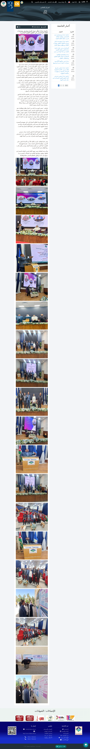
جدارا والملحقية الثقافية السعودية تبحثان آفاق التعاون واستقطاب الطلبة (61, 56)
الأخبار (44, 27)
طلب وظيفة (47, 737)
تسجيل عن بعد (48, 735)
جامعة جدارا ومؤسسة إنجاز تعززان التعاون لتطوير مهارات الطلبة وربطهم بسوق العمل (61, 43)
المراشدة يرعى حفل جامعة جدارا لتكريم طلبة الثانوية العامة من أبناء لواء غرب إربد (61, 49)
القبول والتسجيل (48, 729)
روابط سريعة (61, 2)
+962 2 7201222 (31, 737)
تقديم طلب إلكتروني (40, 2)
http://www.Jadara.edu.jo (29, 733)
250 (19, 27)
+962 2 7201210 (31, 739)
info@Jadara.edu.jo (31, 729)
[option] (19, 718)
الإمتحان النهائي (48, 731)
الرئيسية (66, 729)
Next (66, 85)
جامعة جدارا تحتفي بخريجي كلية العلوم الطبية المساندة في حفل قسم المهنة (61, 78)
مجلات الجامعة (51, 2)
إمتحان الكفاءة (48, 733)
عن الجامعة (65, 735)
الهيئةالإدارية (65, 739)
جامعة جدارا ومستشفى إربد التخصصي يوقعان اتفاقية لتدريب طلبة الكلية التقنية (61, 36)
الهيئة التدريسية (64, 737)
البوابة (73, 2)
